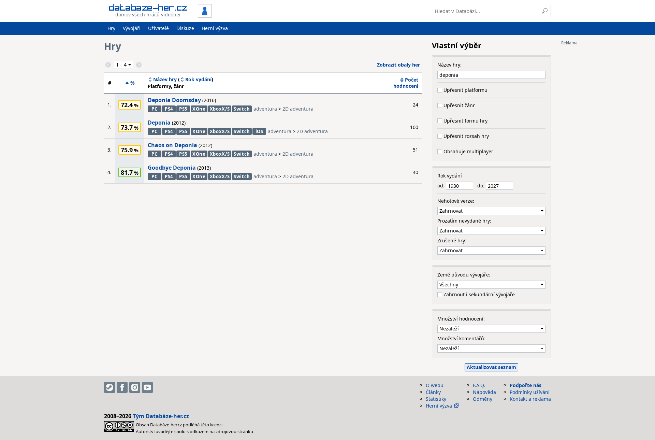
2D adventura (298, 108)
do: (481, 185)
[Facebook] (122, 387)
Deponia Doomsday (174, 100)
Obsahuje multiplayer (467, 151)
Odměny (482, 399)
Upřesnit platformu (464, 90)
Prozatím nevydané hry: (464, 220)
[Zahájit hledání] (544, 10)
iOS (259, 131)
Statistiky (436, 399)
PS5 (183, 109)
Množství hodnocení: (461, 318)
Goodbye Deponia (172, 167)
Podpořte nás (525, 385)
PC (154, 109)
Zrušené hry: (451, 240)
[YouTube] (147, 387)
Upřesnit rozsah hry (465, 136)
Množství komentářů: (461, 338)
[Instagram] (134, 387)
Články (433, 392)
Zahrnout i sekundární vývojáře (478, 294)
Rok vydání (198, 79)
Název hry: (449, 64)
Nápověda (484, 392)
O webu (434, 385)
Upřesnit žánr (458, 105)
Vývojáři (132, 28)
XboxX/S (220, 109)
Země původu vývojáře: (463, 274)
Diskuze (185, 28)
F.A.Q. (479, 385)
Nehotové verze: (455, 201)
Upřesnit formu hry (464, 120)
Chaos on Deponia (172, 145)
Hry (111, 28)
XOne (199, 109)
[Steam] (109, 387)
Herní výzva (215, 28)
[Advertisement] (588, 147)
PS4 (169, 109)
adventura (265, 108)
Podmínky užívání (530, 392)
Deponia (159, 122)
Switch (242, 109)
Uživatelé (158, 28)
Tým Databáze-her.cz (161, 416)
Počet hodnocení (405, 83)
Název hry (165, 79)
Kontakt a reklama (530, 399)
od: (441, 185)
